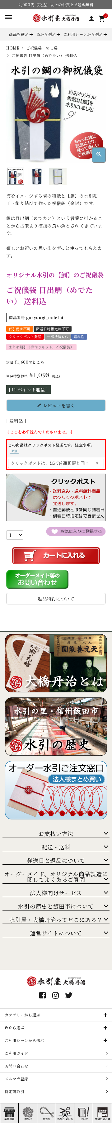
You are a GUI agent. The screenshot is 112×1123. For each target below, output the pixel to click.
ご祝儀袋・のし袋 (42, 47)
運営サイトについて (56, 933)
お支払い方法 (56, 833)
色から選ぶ (46, 34)
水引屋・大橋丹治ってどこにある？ (55, 919)
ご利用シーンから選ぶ (83, 34)
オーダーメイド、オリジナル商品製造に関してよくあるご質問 (56, 876)
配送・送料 (56, 847)
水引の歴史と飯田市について (56, 906)
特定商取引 (15, 1091)
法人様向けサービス (56, 893)
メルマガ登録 (16, 1078)
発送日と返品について (56, 860)
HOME (13, 47)
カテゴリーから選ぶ (22, 1014)
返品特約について (56, 598)
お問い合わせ (16, 1065)
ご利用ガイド (16, 1053)
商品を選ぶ (19, 34)
